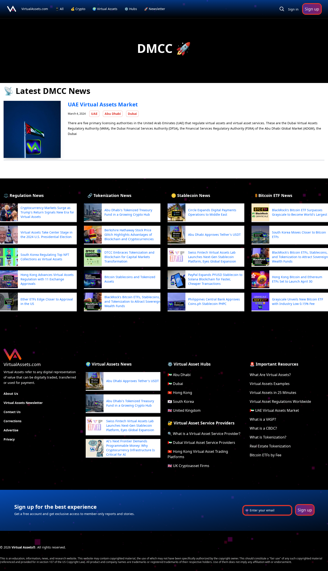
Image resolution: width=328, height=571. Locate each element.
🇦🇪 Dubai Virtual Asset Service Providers (201, 442)
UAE (94, 114)
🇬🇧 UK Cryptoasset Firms (188, 465)
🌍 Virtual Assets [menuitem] (105, 9)
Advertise (11, 430)
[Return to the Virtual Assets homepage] (11, 8)
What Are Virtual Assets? (270, 374)
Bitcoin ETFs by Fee (265, 455)
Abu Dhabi (113, 114)
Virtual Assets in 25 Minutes (273, 392)
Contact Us (12, 412)
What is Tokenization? (268, 437)
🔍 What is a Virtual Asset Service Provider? (204, 433)
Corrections (12, 421)
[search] (281, 8)
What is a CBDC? (263, 428)
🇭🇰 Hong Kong (180, 392)
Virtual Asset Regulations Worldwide (280, 401)
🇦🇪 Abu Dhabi (179, 374)
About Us (11, 393)
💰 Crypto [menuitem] (78, 9)
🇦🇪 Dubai (175, 383)
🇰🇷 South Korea (181, 401)
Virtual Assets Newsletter (23, 403)
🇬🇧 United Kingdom (184, 410)
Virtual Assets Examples (270, 383)
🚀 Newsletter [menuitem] (154, 9)
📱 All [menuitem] (59, 9)
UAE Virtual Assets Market (103, 104)
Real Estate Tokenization (270, 446)
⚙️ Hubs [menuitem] (131, 9)
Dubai (132, 114)
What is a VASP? (263, 419)
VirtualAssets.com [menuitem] (35, 9)
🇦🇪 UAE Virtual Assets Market (274, 410)
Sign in (293, 9)
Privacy (9, 439)
